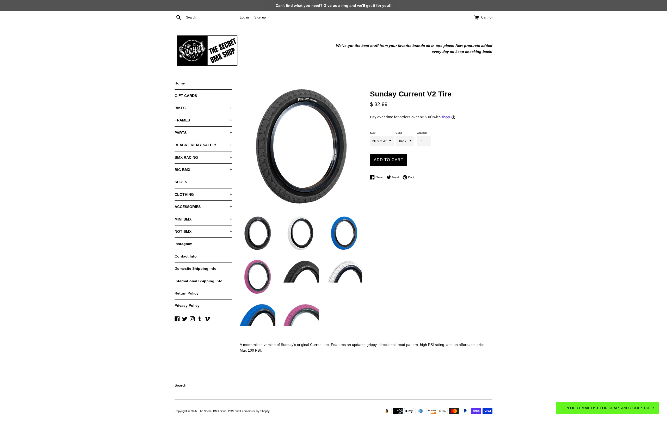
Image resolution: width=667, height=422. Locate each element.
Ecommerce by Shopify (255, 411)
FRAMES (203, 120)
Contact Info (186, 256)
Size (372, 132)
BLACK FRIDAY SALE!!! (203, 145)
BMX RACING (203, 157)
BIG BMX (203, 170)
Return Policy (187, 293)
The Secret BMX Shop (212, 411)
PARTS (203, 133)
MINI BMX (203, 219)
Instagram (183, 244)
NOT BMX (203, 231)
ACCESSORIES (203, 207)
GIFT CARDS (186, 96)
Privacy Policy (187, 305)
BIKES (203, 108)
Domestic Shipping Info (196, 268)
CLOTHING (203, 194)
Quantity (422, 132)
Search (180, 385)
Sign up (260, 17)
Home (180, 83)
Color (399, 132)
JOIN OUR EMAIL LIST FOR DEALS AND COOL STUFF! (607, 408)
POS (231, 411)
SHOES (181, 182)
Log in (244, 17)
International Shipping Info (199, 281)
